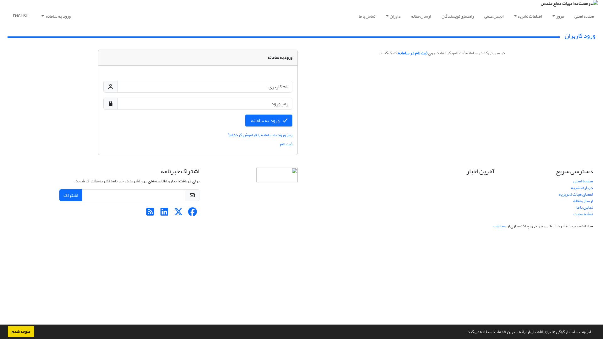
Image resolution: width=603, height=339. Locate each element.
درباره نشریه (582, 187)
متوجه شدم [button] (21, 331)
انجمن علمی (493, 16)
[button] (465, 332)
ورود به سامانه (58, 16)
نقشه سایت (583, 214)
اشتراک (70, 195)
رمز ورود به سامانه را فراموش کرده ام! (260, 135)
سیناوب (499, 226)
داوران (395, 16)
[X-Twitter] (178, 213)
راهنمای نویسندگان (458, 16)
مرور (560, 16)
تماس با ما (367, 16)
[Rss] (150, 213)
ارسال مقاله (421, 16)
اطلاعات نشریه (530, 16)
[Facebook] (192, 213)
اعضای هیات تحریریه (576, 194)
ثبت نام (286, 144)
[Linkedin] (164, 213)
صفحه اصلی (584, 16)
